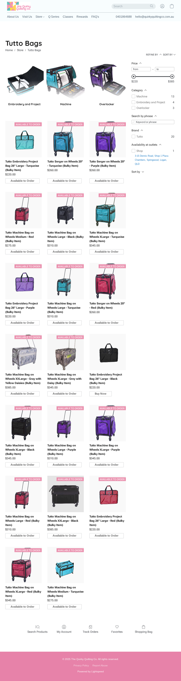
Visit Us (27, 16)
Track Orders (90, 631)
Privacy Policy (81, 665)
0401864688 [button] (124, 16)
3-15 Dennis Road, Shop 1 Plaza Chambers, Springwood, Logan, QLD (151, 160)
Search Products (37, 631)
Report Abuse (100, 665)
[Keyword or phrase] (134, 122)
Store (39, 16)
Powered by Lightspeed (90, 671)
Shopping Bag (143, 631)
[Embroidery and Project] (24, 80)
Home (9, 50)
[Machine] (65, 80)
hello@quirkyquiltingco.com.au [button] (154, 16)
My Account (64, 631)
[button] (19, 6)
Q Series (53, 16)
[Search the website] (151, 6)
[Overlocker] (106, 80)
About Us (13, 16)
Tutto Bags (34, 50)
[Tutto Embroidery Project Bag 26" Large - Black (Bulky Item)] (107, 352)
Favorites (117, 631)
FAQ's (95, 16)
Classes (68, 16)
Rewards (82, 16)
